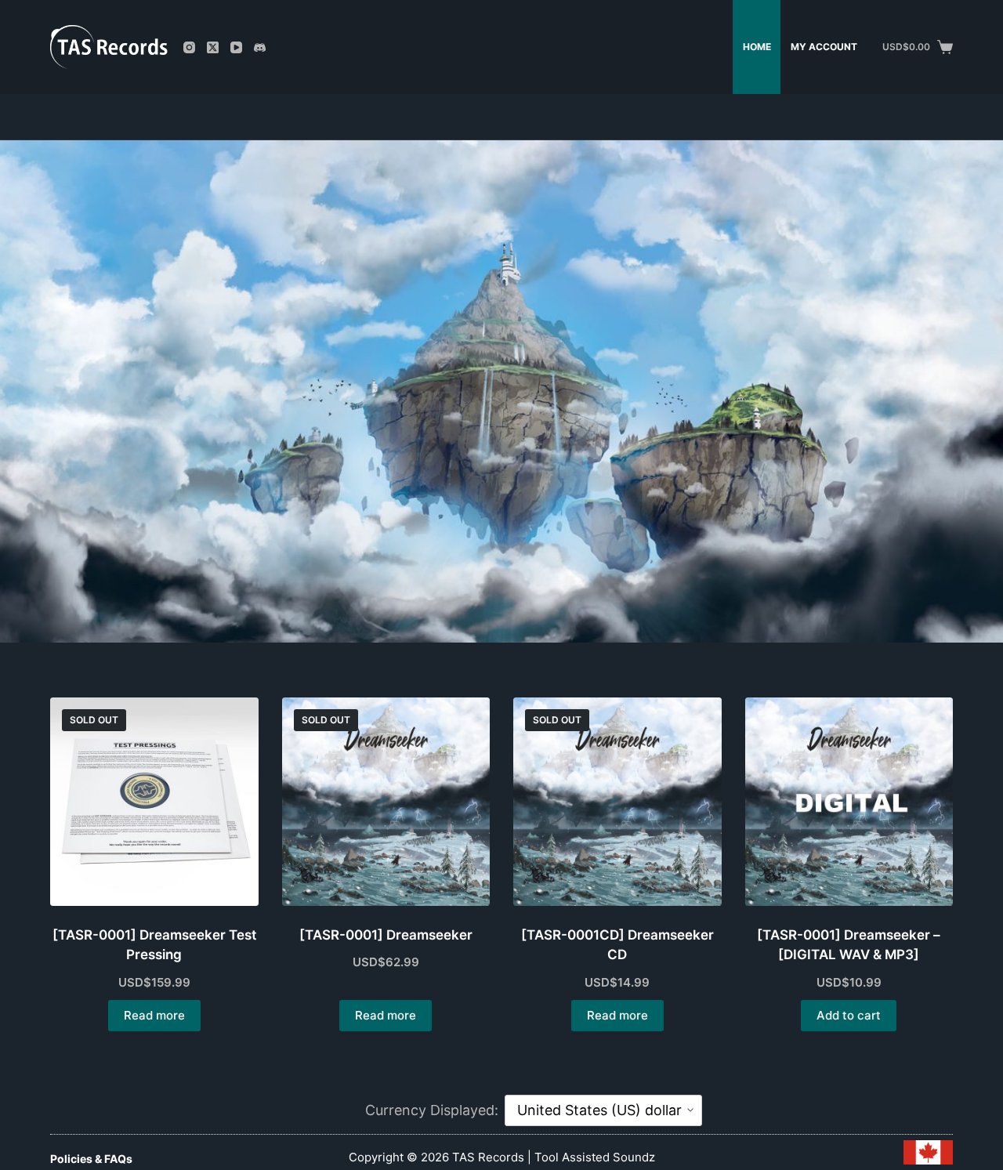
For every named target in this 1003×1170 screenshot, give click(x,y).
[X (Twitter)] (213, 47)
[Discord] (260, 47)
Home (757, 47)
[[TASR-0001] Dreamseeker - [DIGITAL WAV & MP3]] (849, 801)
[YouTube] (236, 47)
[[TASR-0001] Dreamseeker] (386, 801)
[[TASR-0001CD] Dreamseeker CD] (617, 801)
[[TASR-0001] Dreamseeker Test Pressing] (154, 801)
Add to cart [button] (849, 1015)
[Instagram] (189, 47)
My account (824, 47)
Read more (154, 1015)
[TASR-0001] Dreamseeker (386, 935)
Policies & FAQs (91, 1159)
